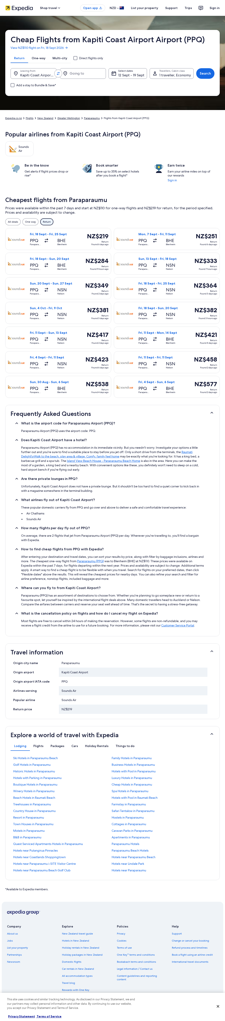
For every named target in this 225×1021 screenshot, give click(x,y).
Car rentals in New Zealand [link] (78, 969)
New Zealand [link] (45, 118)
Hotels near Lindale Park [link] (128, 864)
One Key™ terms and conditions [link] (136, 955)
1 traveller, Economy (175, 75)
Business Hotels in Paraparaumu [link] (133, 765)
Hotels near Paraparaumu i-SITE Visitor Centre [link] (44, 864)
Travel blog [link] (68, 983)
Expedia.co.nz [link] (13, 118)
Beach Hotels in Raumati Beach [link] (34, 798)
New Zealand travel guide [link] (77, 933)
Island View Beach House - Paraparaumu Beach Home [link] (103, 461)
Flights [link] (29, 118)
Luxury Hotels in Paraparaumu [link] (132, 778)
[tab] (19, 58)
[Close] (218, 1006)
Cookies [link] (121, 940)
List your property (144, 8)
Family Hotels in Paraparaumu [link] (132, 758)
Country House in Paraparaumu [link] (34, 811)
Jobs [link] (10, 940)
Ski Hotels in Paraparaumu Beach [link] (35, 758)
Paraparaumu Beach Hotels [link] (130, 850)
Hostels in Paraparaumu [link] (128, 817)
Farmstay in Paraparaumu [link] (129, 804)
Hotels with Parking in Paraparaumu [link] (37, 778)
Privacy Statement (21, 1016)
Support (171, 8)
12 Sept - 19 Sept (131, 75)
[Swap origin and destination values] (58, 73)
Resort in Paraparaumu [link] (28, 817)
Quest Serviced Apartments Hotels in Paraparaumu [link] (48, 844)
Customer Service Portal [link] (177, 625)
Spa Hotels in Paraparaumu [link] (130, 791)
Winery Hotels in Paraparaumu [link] (33, 791)
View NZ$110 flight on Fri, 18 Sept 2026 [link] (37, 48)
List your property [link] (17, 947)
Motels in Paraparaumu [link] (29, 831)
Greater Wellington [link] (68, 118)
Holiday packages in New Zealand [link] (82, 955)
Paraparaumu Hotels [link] (125, 844)
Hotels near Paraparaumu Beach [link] (133, 857)
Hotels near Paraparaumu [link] (129, 870)
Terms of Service (49, 1016)
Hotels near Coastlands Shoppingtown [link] (39, 857)
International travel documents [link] (190, 962)
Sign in (215, 8)
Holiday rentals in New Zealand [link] (80, 947)
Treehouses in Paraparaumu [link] (32, 804)
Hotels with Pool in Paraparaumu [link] (134, 771)
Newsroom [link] (13, 962)
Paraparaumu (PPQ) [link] (90, 561)
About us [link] (12, 933)
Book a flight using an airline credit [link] (192, 955)
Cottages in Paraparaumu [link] (129, 824)
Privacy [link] (121, 933)
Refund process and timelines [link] (189, 947)
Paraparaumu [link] (92, 118)
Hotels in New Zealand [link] (75, 940)
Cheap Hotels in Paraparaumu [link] (132, 784)
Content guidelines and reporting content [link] (137, 977)
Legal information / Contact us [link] (134, 969)
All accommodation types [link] (77, 976)
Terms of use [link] (124, 947)
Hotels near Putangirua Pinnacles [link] (35, 850)
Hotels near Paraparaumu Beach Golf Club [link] (42, 870)
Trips (188, 8)
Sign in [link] (172, 180)
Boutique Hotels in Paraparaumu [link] (35, 784)
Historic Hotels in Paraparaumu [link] (34, 771)
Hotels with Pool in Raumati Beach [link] (135, 798)
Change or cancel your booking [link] (190, 940)
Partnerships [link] (14, 955)
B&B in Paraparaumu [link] (27, 837)
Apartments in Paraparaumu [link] (131, 837)
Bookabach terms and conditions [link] (136, 962)
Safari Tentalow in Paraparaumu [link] (133, 811)
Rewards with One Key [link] (75, 990)
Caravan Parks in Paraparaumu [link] (132, 831)
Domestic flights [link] (71, 962)
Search (205, 73)
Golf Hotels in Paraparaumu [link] (32, 765)
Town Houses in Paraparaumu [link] (33, 824)
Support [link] (177, 933)
